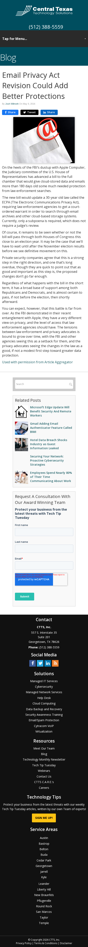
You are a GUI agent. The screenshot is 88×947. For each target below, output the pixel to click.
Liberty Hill (44, 889)
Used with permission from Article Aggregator (37, 362)
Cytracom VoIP (44, 726)
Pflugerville (44, 901)
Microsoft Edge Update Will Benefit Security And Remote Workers (50, 411)
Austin (44, 838)
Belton (43, 849)
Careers (44, 788)
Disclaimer (66, 943)
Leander (43, 884)
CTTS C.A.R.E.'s (44, 782)
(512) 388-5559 (46, 26)
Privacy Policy (24, 943)
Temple (44, 923)
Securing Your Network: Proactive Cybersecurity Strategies (47, 460)
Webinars (44, 771)
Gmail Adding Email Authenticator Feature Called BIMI (51, 428)
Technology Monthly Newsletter (44, 759)
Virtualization (43, 731)
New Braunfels (44, 895)
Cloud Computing (44, 703)
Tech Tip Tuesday (44, 765)
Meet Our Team (44, 748)
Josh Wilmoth (12, 104)
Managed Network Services (44, 692)
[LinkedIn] (47, 663)
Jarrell (44, 872)
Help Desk (44, 698)
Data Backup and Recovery (44, 709)
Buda (44, 855)
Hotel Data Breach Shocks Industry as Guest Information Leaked (48, 444)
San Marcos (44, 912)
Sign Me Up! (44, 818)
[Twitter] (40, 663)
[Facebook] (32, 663)
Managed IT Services (44, 681)
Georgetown (44, 866)
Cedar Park (44, 860)
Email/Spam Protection (44, 720)
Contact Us (44, 776)
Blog (44, 754)
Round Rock (44, 906)
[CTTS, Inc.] (44, 10)
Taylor (44, 917)
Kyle (44, 877)
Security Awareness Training (44, 715)
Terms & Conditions (45, 943)
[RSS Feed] (55, 663)
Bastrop (44, 843)
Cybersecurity (44, 687)
